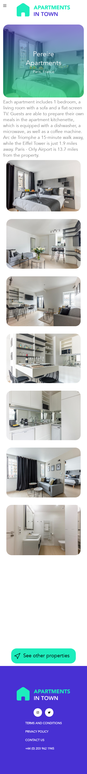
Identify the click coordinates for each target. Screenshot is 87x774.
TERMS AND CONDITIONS (43, 723)
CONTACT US (34, 740)
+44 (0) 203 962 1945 (39, 749)
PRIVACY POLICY (36, 732)
